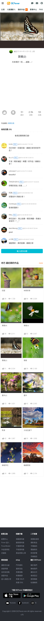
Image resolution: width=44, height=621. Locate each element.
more (41, 263)
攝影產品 (34, 542)
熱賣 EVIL (19, 582)
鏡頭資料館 (20, 542)
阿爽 (10, 192)
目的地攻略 (5, 572)
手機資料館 (20, 546)
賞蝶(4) (4, 325)
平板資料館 (20, 549)
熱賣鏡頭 (19, 575)
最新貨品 (19, 568)
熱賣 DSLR (20, 579)
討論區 (3, 553)
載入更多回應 (22, 251)
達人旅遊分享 (6, 579)
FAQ (41, 9)
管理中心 (33, 9)
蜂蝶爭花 (5, 465)
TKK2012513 (14, 181)
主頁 (3, 9)
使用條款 (34, 579)
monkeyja (12, 203)
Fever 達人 (5, 542)
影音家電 (34, 553)
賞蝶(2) (4, 360)
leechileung (13, 228)
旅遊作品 (4, 575)
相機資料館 (20, 539)
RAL (10, 214)
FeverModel (5, 546)
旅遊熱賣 (4, 568)
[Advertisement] (22, 87)
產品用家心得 (21, 553)
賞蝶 (25, 360)
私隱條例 (34, 582)
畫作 (25, 395)
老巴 (15, 51)
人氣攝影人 (11, 9)
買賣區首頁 (35, 539)
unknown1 (13, 171)
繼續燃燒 (27, 465)
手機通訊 (34, 546)
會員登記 (34, 575)
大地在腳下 (28, 430)
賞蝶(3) (26, 325)
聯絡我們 (34, 568)
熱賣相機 (19, 572)
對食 (3, 430)
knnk (11, 144)
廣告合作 (34, 572)
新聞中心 (4, 539)
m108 (11, 239)
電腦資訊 (34, 549)
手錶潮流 (34, 556)
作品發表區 (5, 549)
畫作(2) (4, 395)
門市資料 (19, 565)
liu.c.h (11, 157)
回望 (3, 290)
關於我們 (34, 565)
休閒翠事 (27, 290)
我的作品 (22, 9)
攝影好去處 (5, 565)
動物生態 (11, 123)
